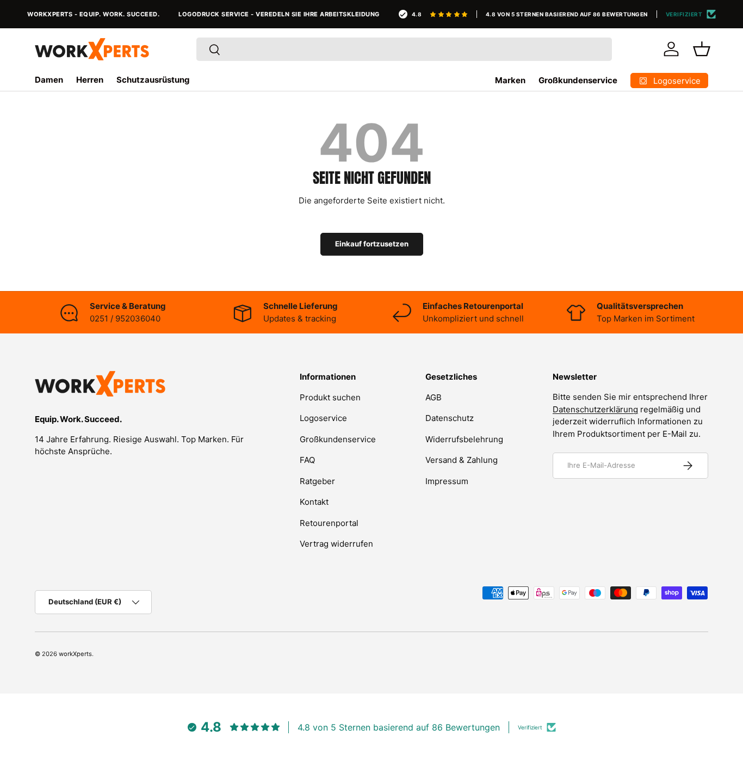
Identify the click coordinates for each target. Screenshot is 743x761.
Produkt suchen (330, 397)
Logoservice (323, 418)
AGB (433, 397)
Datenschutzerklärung (595, 409)
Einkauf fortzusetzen (371, 243)
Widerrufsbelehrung (464, 439)
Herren (89, 80)
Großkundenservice (577, 80)
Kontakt (314, 502)
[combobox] (404, 49)
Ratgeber (317, 480)
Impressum (446, 480)
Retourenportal (329, 522)
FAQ (307, 460)
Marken (510, 80)
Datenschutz (449, 418)
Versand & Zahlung (461, 460)
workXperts (75, 654)
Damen (49, 80)
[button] (702, 49)
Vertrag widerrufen (336, 544)
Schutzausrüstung (153, 80)
